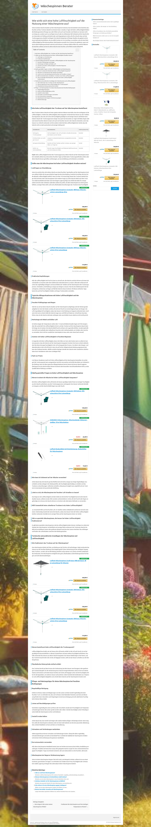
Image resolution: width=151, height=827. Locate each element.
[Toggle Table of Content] (76, 50)
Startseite (35, 12)
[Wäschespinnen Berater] (34, 9)
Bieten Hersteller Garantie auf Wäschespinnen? (49, 789)
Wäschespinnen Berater (57, 6)
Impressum (116, 817)
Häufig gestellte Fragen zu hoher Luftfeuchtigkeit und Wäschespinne (52, 69)
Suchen (95, 185)
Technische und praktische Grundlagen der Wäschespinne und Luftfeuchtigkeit (55, 81)
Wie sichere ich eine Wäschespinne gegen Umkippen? (50, 785)
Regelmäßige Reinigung (43, 89)
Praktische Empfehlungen (44, 58)
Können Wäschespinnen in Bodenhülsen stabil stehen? (51, 777)
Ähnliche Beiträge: (42, 99)
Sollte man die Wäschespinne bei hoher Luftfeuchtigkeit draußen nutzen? (53, 55)
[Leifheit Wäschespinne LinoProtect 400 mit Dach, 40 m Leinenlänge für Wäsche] (106, 132)
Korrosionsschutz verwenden (45, 96)
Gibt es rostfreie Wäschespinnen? (45, 772)
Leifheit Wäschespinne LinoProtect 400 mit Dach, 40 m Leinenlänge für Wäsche (105, 140)
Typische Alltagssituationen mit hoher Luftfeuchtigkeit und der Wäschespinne (55, 60)
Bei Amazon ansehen (80, 209)
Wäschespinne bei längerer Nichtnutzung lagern (49, 97)
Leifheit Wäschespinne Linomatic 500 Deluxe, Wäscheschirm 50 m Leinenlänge (105, 168)
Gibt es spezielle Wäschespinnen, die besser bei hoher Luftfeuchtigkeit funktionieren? (55, 78)
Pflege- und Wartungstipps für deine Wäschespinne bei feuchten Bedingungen (55, 87)
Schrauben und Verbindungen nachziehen (48, 94)
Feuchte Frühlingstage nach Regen (46, 62)
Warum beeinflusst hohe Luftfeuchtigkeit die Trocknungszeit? (53, 84)
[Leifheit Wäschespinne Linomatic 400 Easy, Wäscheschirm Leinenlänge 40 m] (106, 49)
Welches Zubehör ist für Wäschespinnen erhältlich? (50, 781)
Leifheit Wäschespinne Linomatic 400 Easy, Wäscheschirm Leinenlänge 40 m (106, 56)
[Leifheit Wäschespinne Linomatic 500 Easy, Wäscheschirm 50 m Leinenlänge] (106, 75)
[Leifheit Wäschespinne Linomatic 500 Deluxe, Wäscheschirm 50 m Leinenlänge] (106, 161)
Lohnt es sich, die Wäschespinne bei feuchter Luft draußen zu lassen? (54, 74)
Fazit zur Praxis (41, 67)
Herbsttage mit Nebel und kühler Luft (47, 64)
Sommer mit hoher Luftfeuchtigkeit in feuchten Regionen (52, 65)
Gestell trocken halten (43, 93)
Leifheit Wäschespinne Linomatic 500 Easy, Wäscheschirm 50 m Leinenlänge (106, 81)
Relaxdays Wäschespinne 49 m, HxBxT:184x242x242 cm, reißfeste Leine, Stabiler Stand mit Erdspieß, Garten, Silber (105, 111)
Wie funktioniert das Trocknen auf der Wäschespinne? (51, 82)
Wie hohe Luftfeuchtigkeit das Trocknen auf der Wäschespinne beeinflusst (54, 53)
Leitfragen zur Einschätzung (44, 57)
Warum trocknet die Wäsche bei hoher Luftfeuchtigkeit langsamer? (54, 70)
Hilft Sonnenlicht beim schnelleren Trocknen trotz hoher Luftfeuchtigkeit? (56, 75)
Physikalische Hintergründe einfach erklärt (48, 86)
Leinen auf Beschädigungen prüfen (46, 91)
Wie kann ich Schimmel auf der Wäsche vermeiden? (50, 72)
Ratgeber (44, 12)
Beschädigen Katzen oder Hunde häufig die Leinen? (106, 40)
